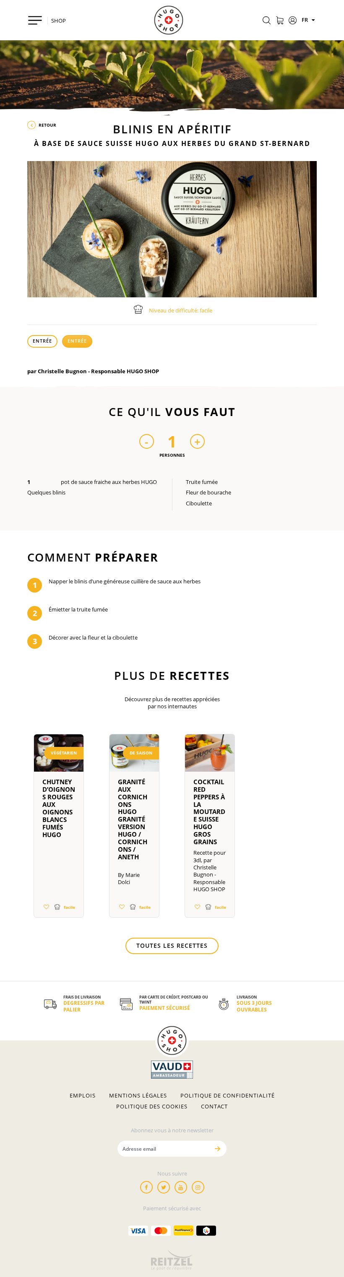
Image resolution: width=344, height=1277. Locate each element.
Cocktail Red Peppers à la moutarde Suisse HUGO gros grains (209, 812)
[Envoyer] (217, 1148)
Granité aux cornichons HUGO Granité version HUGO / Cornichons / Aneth (132, 819)
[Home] (168, 20)
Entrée (42, 341)
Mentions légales (138, 1095)
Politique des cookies (152, 1106)
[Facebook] (146, 1187)
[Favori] (46, 906)
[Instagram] (198, 1187)
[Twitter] (163, 1187)
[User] (292, 21)
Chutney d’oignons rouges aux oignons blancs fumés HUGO (58, 808)
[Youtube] (181, 1187)
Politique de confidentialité (227, 1095)
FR (305, 19)
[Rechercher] (266, 21)
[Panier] (279, 21)
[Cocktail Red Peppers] (210, 756)
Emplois (83, 1095)
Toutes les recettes (172, 945)
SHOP (58, 20)
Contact (214, 1106)
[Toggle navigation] (35, 20)
